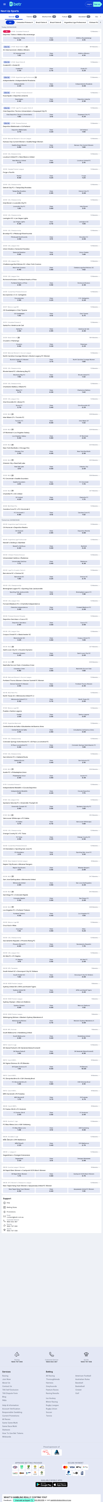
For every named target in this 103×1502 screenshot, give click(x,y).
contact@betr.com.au (15, 1217)
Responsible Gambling (12, 1412)
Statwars (6, 1430)
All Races (6, 1419)
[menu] (5, 4)
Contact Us (7, 1386)
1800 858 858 (39, 1500)
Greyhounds (51, 1386)
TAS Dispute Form (10, 1393)
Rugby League (52, 1405)
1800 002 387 (12, 1222)
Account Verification (11, 1409)
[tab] (14, 17)
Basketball (80, 1386)
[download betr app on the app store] (60, 1485)
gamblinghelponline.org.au (60, 1500)
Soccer (49, 1412)
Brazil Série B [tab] (55, 22)
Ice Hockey (51, 1398)
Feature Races (52, 1390)
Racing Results (52, 1393)
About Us (6, 1383)
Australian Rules (82, 1379)
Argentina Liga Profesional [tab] (75, 22)
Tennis (49, 1416)
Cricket (78, 1390)
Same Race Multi (9, 1426)
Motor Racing (52, 1402)
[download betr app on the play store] (44, 1485)
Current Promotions (10, 1416)
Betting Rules (12, 1207)
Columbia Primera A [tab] (25, 22)
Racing (5, 1376)
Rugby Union (51, 1409)
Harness (49, 1383)
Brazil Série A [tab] (41, 22)
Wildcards (6, 1437)
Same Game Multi (10, 1423)
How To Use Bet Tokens (12, 1433)
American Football (83, 1376)
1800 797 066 (12, 1226)
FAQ (8, 1203)
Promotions (11, 1212)
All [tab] (10, 22)
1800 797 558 (12, 1231)
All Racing (50, 1376)
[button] (23, 1500)
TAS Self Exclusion (10, 1390)
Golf (77, 1393)
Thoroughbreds (53, 1379)
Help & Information (10, 1405)
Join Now (6, 1379)
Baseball (79, 1383)
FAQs (4, 1400)
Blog (4, 1397)
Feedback (7, 1500)
